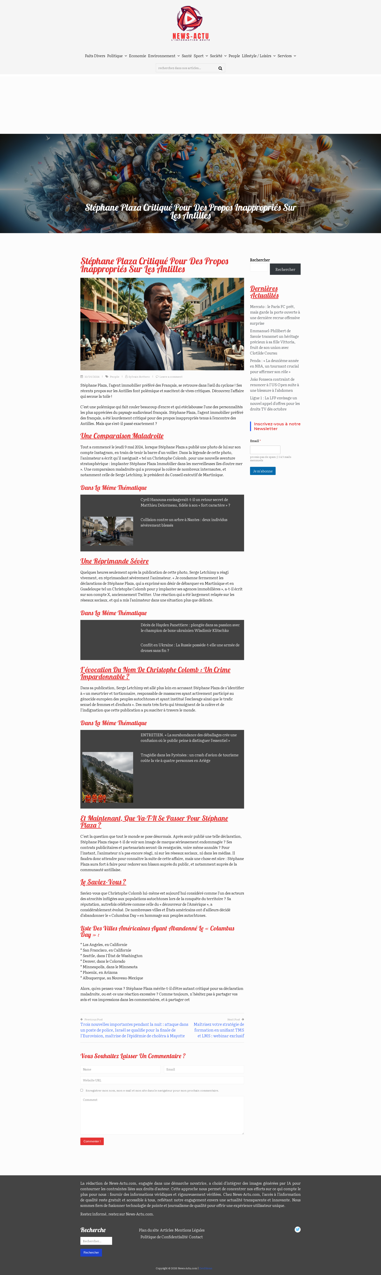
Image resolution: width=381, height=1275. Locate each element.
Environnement (161, 55)
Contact (196, 1236)
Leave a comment (171, 376)
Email (255, 441)
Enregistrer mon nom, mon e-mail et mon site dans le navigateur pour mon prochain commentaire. (152, 1090)
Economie (137, 55)
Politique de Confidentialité (164, 1236)
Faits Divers (95, 55)
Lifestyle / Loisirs (256, 55)
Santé (187, 55)
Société (216, 55)
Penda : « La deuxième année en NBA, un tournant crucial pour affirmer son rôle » (274, 366)
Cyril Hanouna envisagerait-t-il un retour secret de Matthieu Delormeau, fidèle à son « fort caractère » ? (185, 502)
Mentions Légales (190, 1230)
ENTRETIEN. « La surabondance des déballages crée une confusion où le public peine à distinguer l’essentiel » (189, 737)
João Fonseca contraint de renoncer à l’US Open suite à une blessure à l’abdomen (274, 384)
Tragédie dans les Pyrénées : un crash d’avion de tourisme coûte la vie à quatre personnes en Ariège (190, 757)
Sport (199, 55)
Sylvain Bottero (139, 376)
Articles (166, 1230)
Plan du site (149, 1230)
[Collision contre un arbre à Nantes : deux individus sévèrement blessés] (107, 531)
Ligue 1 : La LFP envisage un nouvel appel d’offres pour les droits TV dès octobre (275, 403)
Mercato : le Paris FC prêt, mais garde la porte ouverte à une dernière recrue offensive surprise (275, 315)
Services (285, 55)
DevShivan (205, 1268)
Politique (115, 55)
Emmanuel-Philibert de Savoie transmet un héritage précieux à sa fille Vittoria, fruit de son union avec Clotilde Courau (274, 342)
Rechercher (260, 260)
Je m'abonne (263, 470)
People (234, 55)
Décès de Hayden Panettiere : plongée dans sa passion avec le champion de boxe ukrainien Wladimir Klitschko (190, 627)
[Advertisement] (190, 104)
